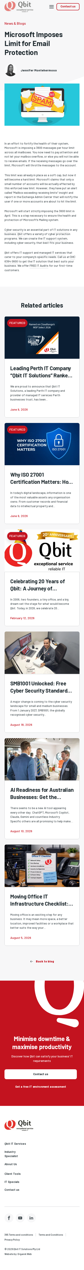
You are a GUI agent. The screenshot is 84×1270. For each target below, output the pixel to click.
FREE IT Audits (39, 265)
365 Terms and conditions (18, 1234)
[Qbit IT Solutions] (19, 1125)
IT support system (55, 238)
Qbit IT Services (15, 1143)
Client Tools (12, 1173)
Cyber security (13, 229)
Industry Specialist (11, 1154)
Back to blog (45, 961)
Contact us (67, 6)
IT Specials (11, 1182)
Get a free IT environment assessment (40, 1086)
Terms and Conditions (51, 1234)
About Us (10, 1164)
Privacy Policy (12, 1239)
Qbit (20, 234)
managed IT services (52, 252)
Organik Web (24, 1253)
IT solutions (61, 229)
